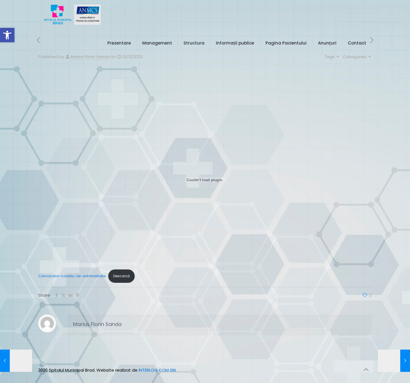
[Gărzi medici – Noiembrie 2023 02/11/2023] (16, 361)
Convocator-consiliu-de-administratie (72, 276)
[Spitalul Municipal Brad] (72, 14)
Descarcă (121, 276)
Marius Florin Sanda (97, 324)
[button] (7, 35)
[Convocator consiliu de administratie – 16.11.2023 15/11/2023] (394, 361)
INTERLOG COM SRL (158, 370)
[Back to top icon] (366, 369)
